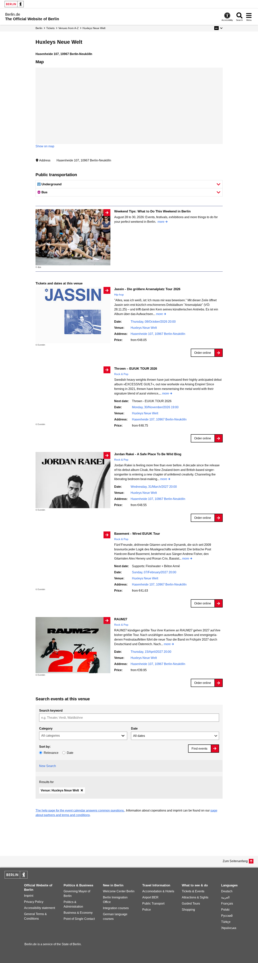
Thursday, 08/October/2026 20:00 (153, 321)
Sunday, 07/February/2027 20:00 (154, 572)
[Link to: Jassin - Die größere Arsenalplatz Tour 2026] (73, 315)
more (161, 221)
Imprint (28, 895)
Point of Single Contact (79, 918)
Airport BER (150, 897)
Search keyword (51, 710)
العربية (225, 897)
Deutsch (226, 891)
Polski (225, 909)
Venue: (60, 790)
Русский (227, 915)
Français (227, 903)
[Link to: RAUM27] (73, 645)
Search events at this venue (63, 699)
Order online (202, 352)
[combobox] (129, 718)
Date (134, 728)
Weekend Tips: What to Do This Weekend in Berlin (152, 211)
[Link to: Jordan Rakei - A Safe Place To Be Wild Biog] (73, 480)
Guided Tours (191, 903)
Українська (228, 928)
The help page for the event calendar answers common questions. (80, 810)
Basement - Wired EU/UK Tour (137, 533)
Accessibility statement (39, 908)
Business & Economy (78, 912)
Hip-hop (119, 294)
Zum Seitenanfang (235, 861)
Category (46, 728)
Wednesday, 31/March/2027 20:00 (154, 486)
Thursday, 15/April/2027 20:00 (151, 651)
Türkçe (226, 921)
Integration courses (116, 908)
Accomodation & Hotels (158, 891)
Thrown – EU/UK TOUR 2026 (135, 368)
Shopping (188, 909)
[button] (218, 28)
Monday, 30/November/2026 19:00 (155, 407)
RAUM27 (120, 619)
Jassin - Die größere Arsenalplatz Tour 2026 (147, 289)
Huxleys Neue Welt (144, 327)
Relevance (51, 752)
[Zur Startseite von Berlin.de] (16, 877)
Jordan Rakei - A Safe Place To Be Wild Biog (147, 454)
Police (146, 909)
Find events (199, 748)
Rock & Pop (121, 374)
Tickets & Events (193, 891)
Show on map (45, 146)
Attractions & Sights (195, 897)
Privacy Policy (33, 901)
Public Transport (153, 903)
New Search (47, 766)
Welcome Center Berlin (118, 891)
